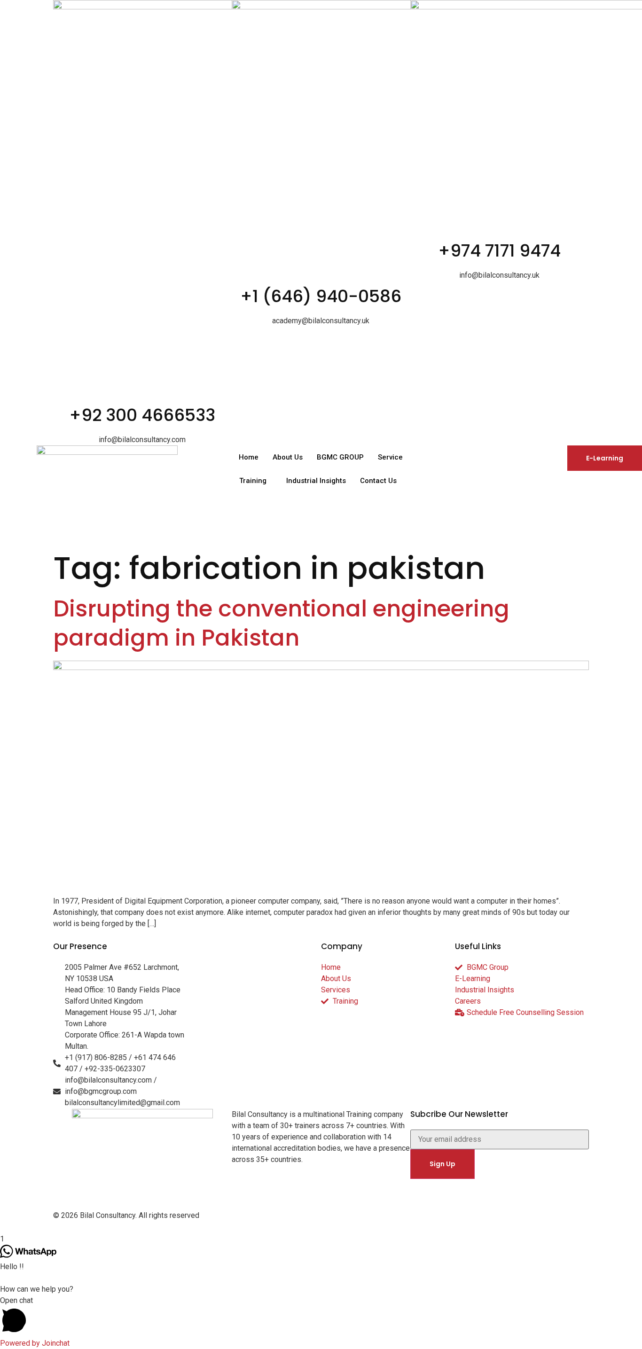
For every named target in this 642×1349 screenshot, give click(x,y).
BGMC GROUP (340, 457)
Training (252, 480)
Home (248, 457)
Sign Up (442, 1164)
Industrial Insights (316, 480)
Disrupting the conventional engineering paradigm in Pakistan (281, 623)
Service (390, 457)
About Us (288, 457)
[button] (321, 1316)
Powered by (35, 1343)
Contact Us (378, 480)
